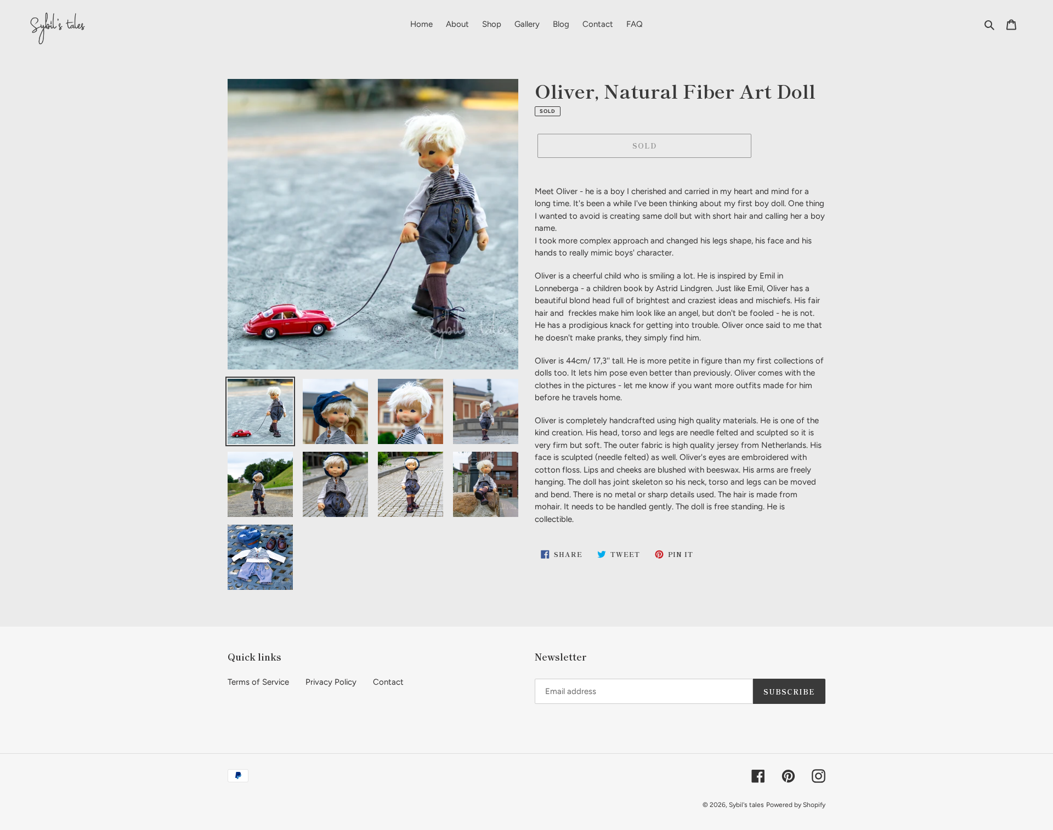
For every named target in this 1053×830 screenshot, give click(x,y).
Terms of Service (258, 682)
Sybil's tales (746, 805)
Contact (388, 682)
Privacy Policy (330, 682)
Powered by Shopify (795, 805)
